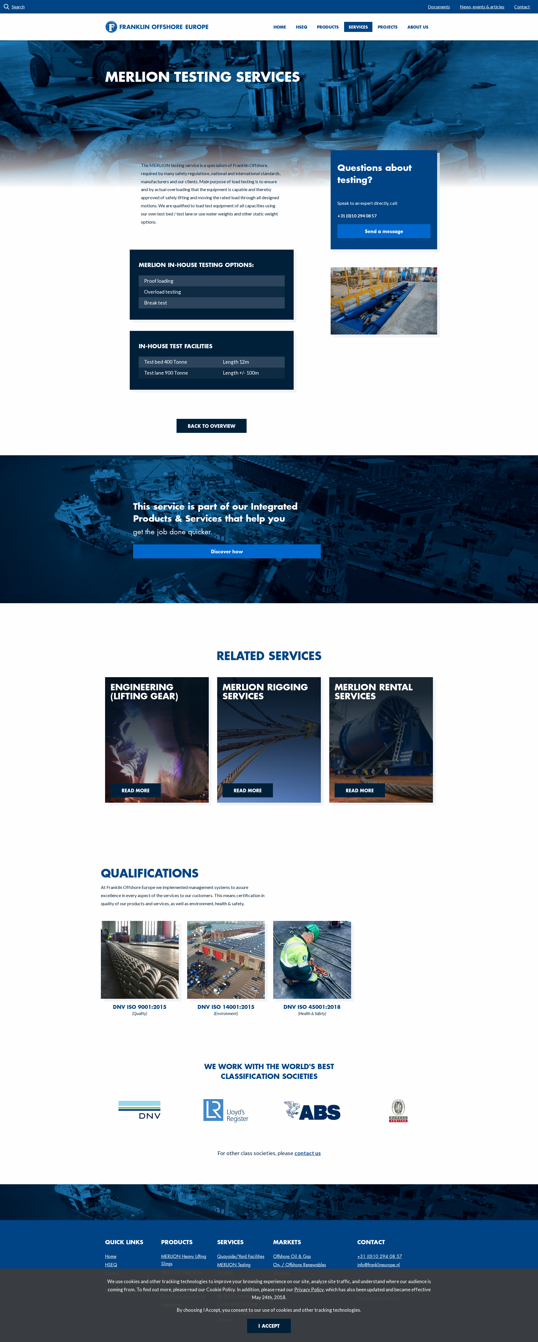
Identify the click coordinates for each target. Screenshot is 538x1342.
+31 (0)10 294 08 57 (379, 1256)
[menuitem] (438, 6)
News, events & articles (482, 6)
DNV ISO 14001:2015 (226, 1006)
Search (18, 6)
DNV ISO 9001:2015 (139, 1006)
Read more (136, 790)
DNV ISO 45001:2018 (312, 1006)
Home (279, 27)
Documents (439, 6)
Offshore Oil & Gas (292, 1256)
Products (328, 27)
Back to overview (211, 426)
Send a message (384, 231)
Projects (388, 27)
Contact (522, 6)
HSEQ (301, 27)
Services (358, 27)
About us (417, 27)
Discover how (227, 551)
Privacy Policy (309, 1289)
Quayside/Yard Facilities (240, 1256)
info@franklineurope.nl (378, 1265)
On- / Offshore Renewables (299, 1265)
